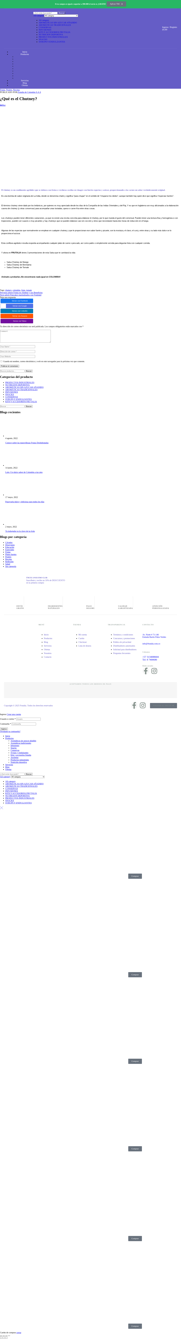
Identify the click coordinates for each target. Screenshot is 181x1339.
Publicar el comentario (9, 366)
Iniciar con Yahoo (19, 321)
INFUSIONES (45, 30)
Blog (7, 767)
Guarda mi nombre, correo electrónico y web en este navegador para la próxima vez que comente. (44, 361)
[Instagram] (154, 671)
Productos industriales (20, 760)
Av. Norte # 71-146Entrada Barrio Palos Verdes (154, 636)
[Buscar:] (12, 406)
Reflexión (9, 561)
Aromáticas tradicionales (21, 743)
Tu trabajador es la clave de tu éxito (20, 531)
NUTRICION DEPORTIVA (51, 34)
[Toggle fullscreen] (6, 1335)
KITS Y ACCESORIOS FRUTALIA (54, 32)
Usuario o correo (8, 719)
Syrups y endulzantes (19, 753)
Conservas (15, 750)
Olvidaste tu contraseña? (10, 731)
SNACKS (43, 39)
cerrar (18, 1332)
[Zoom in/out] (9, 1335)
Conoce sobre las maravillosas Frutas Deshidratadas (26, 443)
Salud (7, 564)
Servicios (9, 765)
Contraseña (5, 724)
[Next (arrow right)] (6, 1337)
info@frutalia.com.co (151, 644)
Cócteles (8, 542)
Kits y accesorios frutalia (21, 755)
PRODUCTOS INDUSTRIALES (53, 37)
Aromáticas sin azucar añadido (23, 741)
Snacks (14, 748)
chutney (8, 290)
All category (44, 20)
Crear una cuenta (14, 714)
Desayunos (10, 545)
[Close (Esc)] (1, 1335)
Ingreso (4, 729)
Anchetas (14, 757)
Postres (9, 90)
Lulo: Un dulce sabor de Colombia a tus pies (24, 472)
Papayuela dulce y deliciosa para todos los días (24, 502)
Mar (3, 105)
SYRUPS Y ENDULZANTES (52, 42)
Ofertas (8, 769)
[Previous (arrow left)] (1, 1337)
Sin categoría (10, 566)
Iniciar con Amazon (19, 316)
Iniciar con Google (20, 306)
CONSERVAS (45, 27)
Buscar (29, 371)
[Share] (4, 1335)
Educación (9, 547)
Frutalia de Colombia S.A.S (29, 92)
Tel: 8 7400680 (149, 659)
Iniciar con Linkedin (19, 311)
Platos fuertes (10, 554)
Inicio (7, 736)
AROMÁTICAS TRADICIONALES (55, 25)
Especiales (9, 550)
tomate (29, 290)
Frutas (2, 90)
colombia (16, 290)
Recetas (16, 90)
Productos (9, 738)
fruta (23, 290)
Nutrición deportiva (19, 762)
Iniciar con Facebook (20, 301)
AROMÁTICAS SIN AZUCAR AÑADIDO (58, 23)
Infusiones (15, 745)
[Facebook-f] (145, 671)
